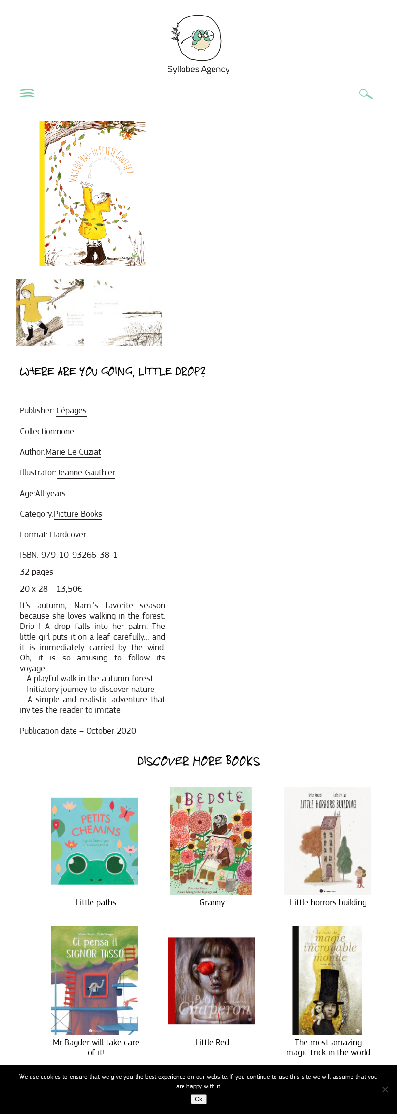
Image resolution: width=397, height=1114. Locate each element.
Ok (199, 1099)
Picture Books (78, 513)
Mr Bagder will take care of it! (96, 1047)
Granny (212, 902)
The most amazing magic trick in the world (328, 1047)
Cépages (71, 410)
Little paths (96, 902)
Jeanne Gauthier (86, 472)
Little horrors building (328, 902)
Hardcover (68, 534)
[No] (385, 1089)
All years (50, 493)
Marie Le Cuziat (73, 451)
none (65, 431)
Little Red (212, 1042)
